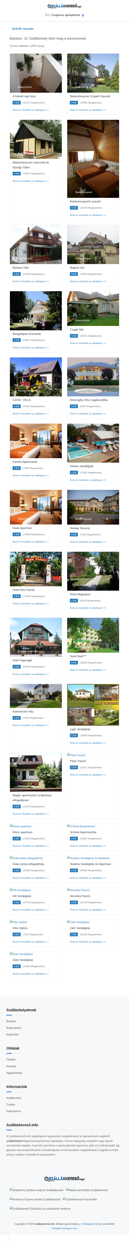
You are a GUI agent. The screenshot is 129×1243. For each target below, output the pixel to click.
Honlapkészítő (90, 1223)
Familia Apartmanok (25, 461)
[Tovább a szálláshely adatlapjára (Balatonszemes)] (36, 441)
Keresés (11, 1066)
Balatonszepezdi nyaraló (85, 201)
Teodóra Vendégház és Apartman (90, 864)
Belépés (11, 1021)
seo (75, 1228)
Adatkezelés (13, 1098)
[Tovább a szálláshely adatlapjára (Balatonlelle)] (36, 507)
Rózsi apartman (22, 832)
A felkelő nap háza (24, 96)
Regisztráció (13, 1027)
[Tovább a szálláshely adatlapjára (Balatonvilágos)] (93, 244)
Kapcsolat (12, 1034)
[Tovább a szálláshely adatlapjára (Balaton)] (93, 705)
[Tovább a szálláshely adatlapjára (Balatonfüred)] (36, 73)
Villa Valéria (20, 928)
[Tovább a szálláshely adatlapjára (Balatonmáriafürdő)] (36, 376)
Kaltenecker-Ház (23, 711)
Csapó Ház (77, 329)
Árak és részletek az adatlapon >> (31, 110)
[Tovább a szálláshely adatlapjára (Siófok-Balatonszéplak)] (93, 376)
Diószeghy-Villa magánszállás (89, 400)
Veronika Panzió (80, 896)
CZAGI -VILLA (22, 400)
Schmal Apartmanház (83, 832)
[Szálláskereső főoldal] (64, 1178)
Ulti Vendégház (22, 896)
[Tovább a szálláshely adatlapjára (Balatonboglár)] (36, 244)
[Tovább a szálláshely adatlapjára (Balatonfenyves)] (93, 73)
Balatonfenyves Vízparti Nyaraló (90, 96)
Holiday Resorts (80, 528)
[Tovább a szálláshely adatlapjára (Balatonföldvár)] (36, 569)
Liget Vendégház (80, 729)
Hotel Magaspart (80, 594)
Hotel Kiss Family (24, 590)
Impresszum (13, 1111)
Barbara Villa (21, 267)
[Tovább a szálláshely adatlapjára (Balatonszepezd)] (93, 159)
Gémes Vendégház (82, 466)
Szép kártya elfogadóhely (28, 864)
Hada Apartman (22, 528)
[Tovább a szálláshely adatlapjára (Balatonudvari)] (36, 310)
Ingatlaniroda (14, 1072)
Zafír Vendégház (80, 928)
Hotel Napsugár (22, 660)
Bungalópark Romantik (27, 334)
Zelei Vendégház (23, 960)
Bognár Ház (77, 267)
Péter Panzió (78, 761)
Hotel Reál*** (78, 656)
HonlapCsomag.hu (62, 1228)
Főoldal (10, 1059)
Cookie (10, 1104)
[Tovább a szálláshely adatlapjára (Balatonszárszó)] (93, 443)
